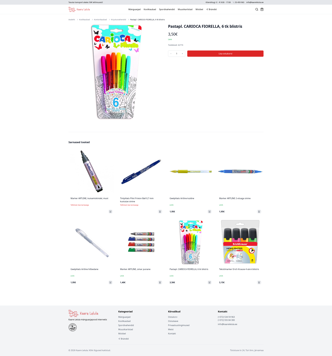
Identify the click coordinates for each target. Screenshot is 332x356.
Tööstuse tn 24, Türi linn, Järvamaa (247, 350)
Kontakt (172, 333)
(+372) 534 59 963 (226, 317)
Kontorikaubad (100, 19)
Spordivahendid (167, 9)
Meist (171, 329)
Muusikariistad (185, 9)
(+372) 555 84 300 (226, 320)
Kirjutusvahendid (118, 19)
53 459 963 (239, 2)
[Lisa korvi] (110, 211)
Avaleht (71, 19)
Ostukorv (172, 317)
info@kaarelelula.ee (255, 2)
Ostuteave (173, 321)
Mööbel (199, 9)
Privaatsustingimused (178, 325)
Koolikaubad (150, 9)
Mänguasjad (134, 9)
